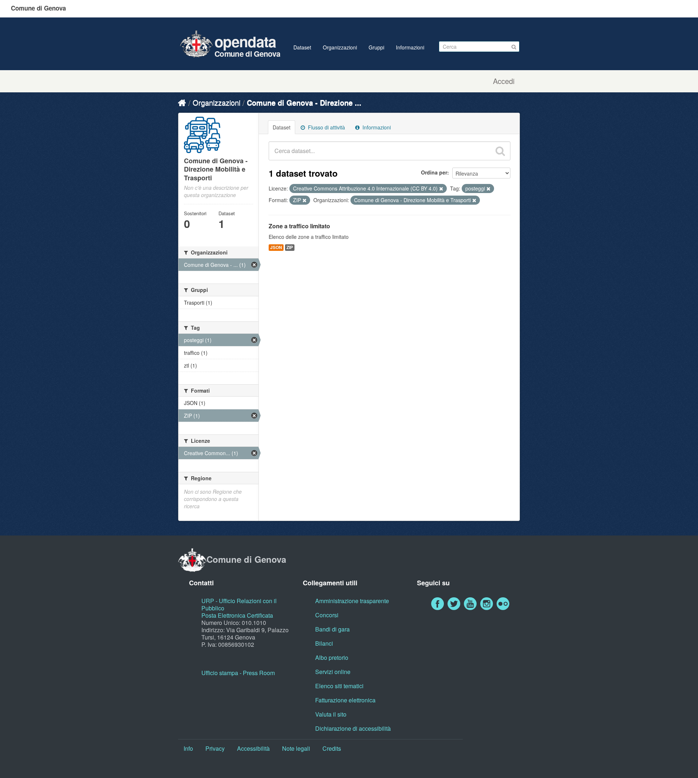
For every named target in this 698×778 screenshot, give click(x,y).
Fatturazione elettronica (345, 700)
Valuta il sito (330, 714)
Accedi (503, 81)
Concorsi (326, 615)
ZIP (289, 247)
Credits (331, 748)
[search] (500, 150)
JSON (276, 247)
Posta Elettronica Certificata (237, 615)
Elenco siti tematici (339, 686)
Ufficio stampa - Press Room (238, 673)
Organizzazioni (340, 47)
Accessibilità (253, 748)
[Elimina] (441, 189)
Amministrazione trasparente (352, 601)
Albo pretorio (331, 657)
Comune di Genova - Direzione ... (304, 102)
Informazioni (410, 47)
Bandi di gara (332, 629)
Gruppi (376, 47)
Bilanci (324, 643)
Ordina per (434, 172)
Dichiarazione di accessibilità (353, 728)
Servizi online (332, 671)
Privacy (215, 748)
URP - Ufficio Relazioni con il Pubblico (239, 604)
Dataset (302, 47)
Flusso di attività (325, 127)
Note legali (296, 748)
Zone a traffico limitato (299, 226)
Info (188, 748)
